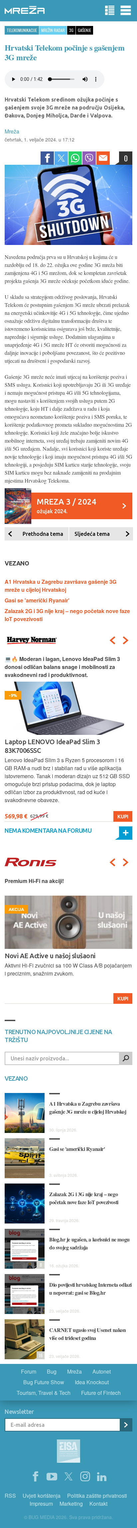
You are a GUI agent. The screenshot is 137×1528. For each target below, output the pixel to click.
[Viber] (89, 158)
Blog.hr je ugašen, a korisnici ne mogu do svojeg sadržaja (89, 1243)
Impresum (41, 1503)
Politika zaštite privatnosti (97, 1495)
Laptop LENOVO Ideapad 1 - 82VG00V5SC (67, 742)
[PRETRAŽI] (125, 1058)
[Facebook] (47, 158)
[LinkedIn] (101, 1476)
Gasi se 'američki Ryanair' (37, 600)
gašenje (84, 30)
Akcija (119, 998)
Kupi (122, 816)
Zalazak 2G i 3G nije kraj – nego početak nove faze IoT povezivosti (83, 1198)
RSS (10, 1495)
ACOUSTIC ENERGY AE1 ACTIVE (52, 956)
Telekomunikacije (22, 30)
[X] (68, 1476)
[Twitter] (61, 158)
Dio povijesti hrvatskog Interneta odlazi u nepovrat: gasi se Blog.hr (90, 1288)
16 (40, 1355)
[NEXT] (125, 640)
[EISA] (68, 1452)
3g (71, 30)
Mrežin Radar (53, 30)
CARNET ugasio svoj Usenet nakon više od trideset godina (87, 1334)
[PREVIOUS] (112, 640)
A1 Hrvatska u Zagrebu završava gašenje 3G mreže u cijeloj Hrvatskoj (60, 585)
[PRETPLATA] (126, 1425)
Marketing (71, 1503)
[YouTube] (52, 1476)
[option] (68, 738)
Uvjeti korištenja (42, 1495)
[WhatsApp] (75, 158)
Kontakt (98, 1503)
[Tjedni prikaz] (109, 10)
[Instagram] (85, 1476)
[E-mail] (103, 158)
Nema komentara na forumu (48, 830)
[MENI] (125, 10)
